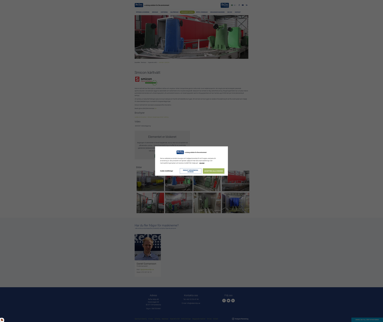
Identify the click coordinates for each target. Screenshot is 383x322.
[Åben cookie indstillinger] (2, 320)
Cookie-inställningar (166, 171)
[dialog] (191, 161)
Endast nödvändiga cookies (190, 171)
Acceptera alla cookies (213, 171)
